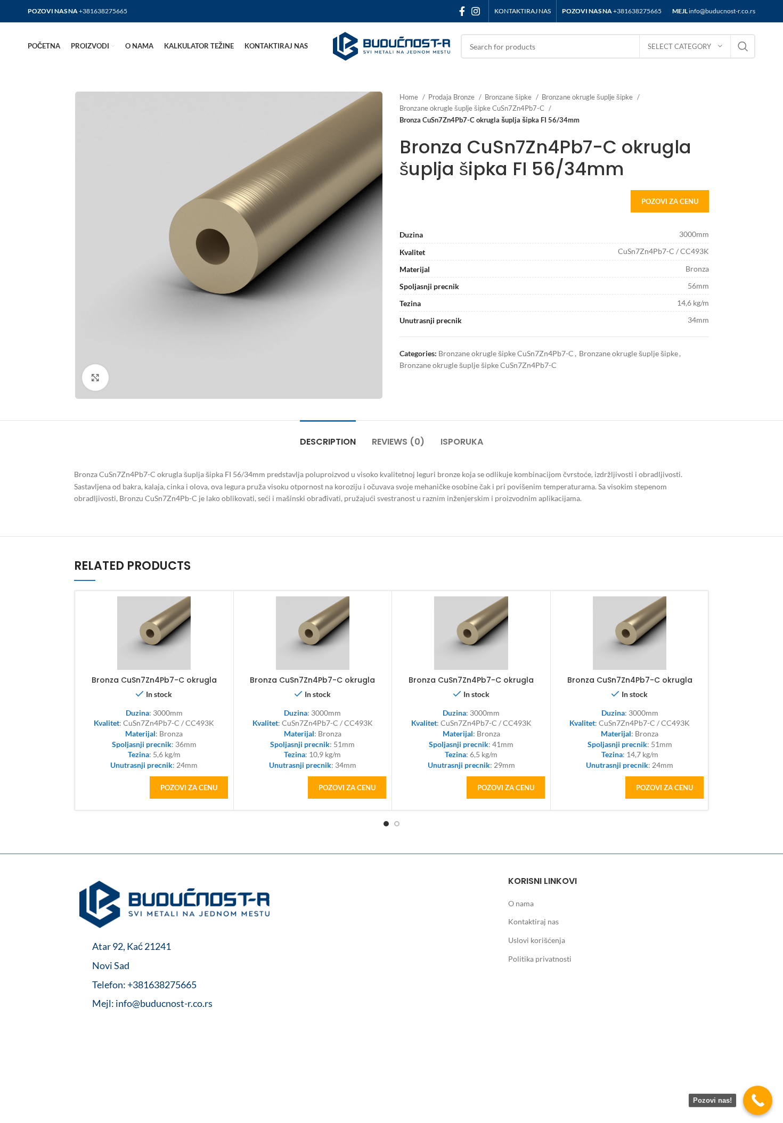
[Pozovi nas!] (757, 1100)
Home (409, 97)
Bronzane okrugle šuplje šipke (588, 97)
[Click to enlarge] (95, 377)
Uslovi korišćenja (536, 940)
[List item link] (174, 985)
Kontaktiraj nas (533, 921)
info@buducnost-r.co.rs (722, 11)
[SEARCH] (743, 46)
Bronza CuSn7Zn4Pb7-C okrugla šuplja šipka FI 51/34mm (312, 685)
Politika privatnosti (540, 958)
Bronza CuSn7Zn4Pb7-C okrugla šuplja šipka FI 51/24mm (629, 685)
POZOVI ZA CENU (669, 201)
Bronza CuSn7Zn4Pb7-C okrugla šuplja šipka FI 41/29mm (471, 685)
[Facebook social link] (462, 11)
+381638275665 (103, 11)
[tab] (328, 436)
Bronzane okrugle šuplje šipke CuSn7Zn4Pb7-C (472, 108)
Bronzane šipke (509, 97)
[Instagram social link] (475, 11)
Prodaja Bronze (452, 97)
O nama (521, 903)
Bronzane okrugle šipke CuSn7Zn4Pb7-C (506, 353)
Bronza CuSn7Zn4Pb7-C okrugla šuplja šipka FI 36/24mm (154, 685)
